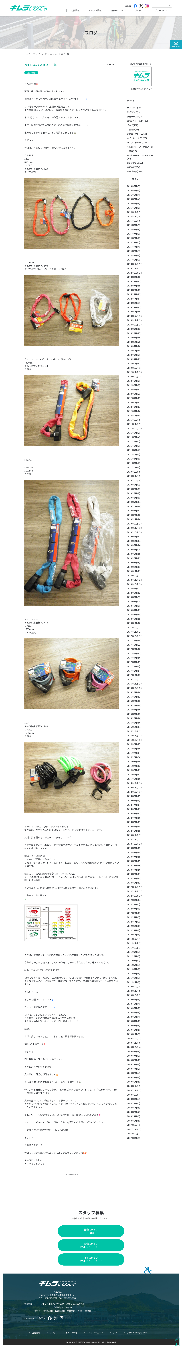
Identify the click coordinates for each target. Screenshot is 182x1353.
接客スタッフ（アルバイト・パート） (91, 1259)
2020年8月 (132, 489)
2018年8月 (132, 592)
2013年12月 (132, 835)
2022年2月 (132, 411)
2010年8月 (132, 1003)
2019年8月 (132, 541)
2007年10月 (132, 1133)
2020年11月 (132, 476)
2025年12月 (132, 212)
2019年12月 (132, 523)
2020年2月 (132, 515)
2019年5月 (132, 553)
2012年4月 (132, 921)
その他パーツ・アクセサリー (140, 155)
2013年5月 (132, 865)
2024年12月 (132, 264)
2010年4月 (132, 1021)
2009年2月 (132, 1077)
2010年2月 (132, 1029)
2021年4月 (132, 454)
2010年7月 (132, 1008)
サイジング (132, 112)
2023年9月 (132, 328)
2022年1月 (132, 415)
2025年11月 (132, 216)
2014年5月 (132, 813)
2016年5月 (132, 709)
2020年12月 (132, 471)
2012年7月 (132, 908)
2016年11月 (132, 683)
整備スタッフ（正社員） (91, 1231)
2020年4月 (132, 506)
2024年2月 (132, 307)
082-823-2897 (51, 1298)
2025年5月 (132, 242)
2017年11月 (132, 631)
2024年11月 (132, 268)
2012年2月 (132, 930)
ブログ (138, 10)
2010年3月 (132, 1025)
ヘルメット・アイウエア (138, 146)
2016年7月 (132, 701)
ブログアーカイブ (158, 10)
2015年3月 (132, 770)
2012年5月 (132, 917)
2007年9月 (132, 1138)
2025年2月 (132, 255)
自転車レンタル (118, 10)
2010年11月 (132, 990)
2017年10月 (132, 636)
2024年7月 (132, 285)
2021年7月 (132, 441)
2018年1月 (132, 623)
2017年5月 (132, 657)
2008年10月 (132, 1094)
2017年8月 (132, 644)
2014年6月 (132, 809)
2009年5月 (132, 1064)
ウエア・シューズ (135, 142)
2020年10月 (132, 480)
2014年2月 (132, 826)
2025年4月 (132, 246)
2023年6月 (132, 342)
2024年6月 (132, 290)
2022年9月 (132, 380)
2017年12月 (132, 627)
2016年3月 (132, 718)
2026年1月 (132, 207)
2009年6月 (132, 1060)
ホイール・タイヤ (135, 138)
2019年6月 (132, 549)
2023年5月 (132, 346)
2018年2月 (132, 618)
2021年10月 (132, 428)
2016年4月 (132, 714)
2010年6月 (132, 1012)
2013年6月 (132, 861)
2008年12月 (132, 1086)
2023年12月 (132, 316)
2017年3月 (132, 666)
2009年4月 (132, 1068)
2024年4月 (132, 298)
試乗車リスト (133, 116)
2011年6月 (132, 960)
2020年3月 (132, 510)
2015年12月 (132, 731)
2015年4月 (132, 765)
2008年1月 (132, 1120)
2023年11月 (132, 320)
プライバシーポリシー (137, 1332)
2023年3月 (132, 354)
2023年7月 (132, 337)
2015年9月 (132, 744)
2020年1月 (132, 519)
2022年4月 (132, 402)
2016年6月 (132, 705)
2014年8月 (132, 800)
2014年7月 (132, 804)
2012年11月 (132, 891)
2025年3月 (132, 251)
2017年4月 (132, 662)
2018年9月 (132, 588)
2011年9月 (132, 951)
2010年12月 (132, 986)
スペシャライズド (135, 120)
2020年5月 (132, 502)
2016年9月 (132, 692)
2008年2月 (132, 1116)
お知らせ (131, 167)
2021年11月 (132, 424)
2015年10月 (132, 740)
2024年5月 (132, 294)
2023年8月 (132, 333)
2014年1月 (132, 830)
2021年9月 (132, 432)
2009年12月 (132, 1038)
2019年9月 (132, 536)
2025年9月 (132, 225)
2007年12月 (132, 1125)
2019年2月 (132, 566)
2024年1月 (132, 311)
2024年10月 (132, 272)
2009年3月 (132, 1073)
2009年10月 (132, 1047)
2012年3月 (132, 925)
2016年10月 (132, 688)
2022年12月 (132, 367)
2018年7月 (132, 597)
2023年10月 (132, 324)
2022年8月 (132, 385)
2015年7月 (132, 752)
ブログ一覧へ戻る (71, 1174)
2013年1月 (132, 882)
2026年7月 (132, 186)
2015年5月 (132, 761)
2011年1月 (132, 982)
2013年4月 (132, 869)
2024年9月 (132, 277)
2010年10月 (132, 995)
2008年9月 (132, 1099)
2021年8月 (132, 437)
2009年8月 (132, 1051)
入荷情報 (131, 129)
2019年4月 (132, 558)
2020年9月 (132, 484)
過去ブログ (31, 72)
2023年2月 (132, 359)
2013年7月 (132, 856)
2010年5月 (132, 1016)
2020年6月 (132, 497)
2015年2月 (132, 774)
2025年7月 (132, 233)
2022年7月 (132, 389)
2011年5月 (132, 964)
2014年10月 (132, 791)
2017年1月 (132, 675)
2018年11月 (132, 579)
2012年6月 (132, 913)
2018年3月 (132, 614)
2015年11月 (132, 735)
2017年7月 (132, 649)
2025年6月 (132, 238)
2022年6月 (132, 393)
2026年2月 (132, 203)
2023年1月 (132, 363)
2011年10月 (132, 947)
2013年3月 (132, 874)
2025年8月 (132, 229)
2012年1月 (132, 934)
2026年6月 (132, 190)
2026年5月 (132, 194)
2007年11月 (132, 1129)
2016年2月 (132, 722)
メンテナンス (133, 162)
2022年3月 (132, 406)
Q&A (115, 1332)
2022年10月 (132, 376)
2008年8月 (132, 1103)
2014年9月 (132, 796)
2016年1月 (132, 726)
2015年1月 (132, 778)
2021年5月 (132, 450)
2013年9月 (132, 848)
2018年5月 (132, 605)
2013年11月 (132, 839)
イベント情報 (95, 10)
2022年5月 (132, 398)
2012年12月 (132, 887)
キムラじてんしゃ (145, 88)
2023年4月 (132, 350)
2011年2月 (132, 977)
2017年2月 (132, 670)
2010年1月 (132, 1034)
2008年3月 (132, 1112)
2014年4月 (132, 817)
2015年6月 (132, 757)
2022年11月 (132, 372)
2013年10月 (132, 843)
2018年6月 (132, 601)
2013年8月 (132, 852)
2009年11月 (132, 1042)
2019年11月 (132, 527)
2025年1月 (132, 259)
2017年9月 (132, 640)
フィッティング (134, 107)
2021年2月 (132, 463)
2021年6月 (132, 445)
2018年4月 (132, 610)
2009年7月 (132, 1055)
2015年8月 (132, 748)
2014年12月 (132, 783)
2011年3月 (132, 973)
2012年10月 (132, 895)
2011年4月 (132, 969)
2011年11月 (132, 943)
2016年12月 (132, 679)
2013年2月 (132, 878)
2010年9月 (132, 999)
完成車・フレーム (135, 133)
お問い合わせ (176, 47)
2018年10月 (132, 584)
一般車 (130, 151)
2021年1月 (132, 467)
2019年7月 (132, 545)
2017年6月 (132, 653)
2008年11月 (132, 1090)
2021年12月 (132, 419)
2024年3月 (132, 303)
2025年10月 (132, 220)
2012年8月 (132, 904)
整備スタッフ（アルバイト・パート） (91, 1245)
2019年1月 (132, 571)
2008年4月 (132, 1107)
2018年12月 (132, 575)
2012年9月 (132, 900)
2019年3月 (132, 562)
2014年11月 (132, 787)
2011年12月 (132, 939)
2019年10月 (132, 532)
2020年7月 (132, 493)
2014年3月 (132, 822)
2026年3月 (132, 199)
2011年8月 (132, 956)
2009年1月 (132, 1081)
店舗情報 (75, 10)
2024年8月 (132, 281)
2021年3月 (132, 458)
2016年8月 (132, 696)
